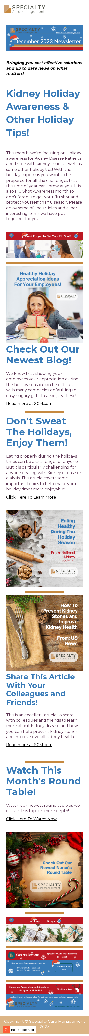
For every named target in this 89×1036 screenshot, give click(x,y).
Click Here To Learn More (31, 497)
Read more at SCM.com (29, 403)
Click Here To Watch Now (31, 819)
